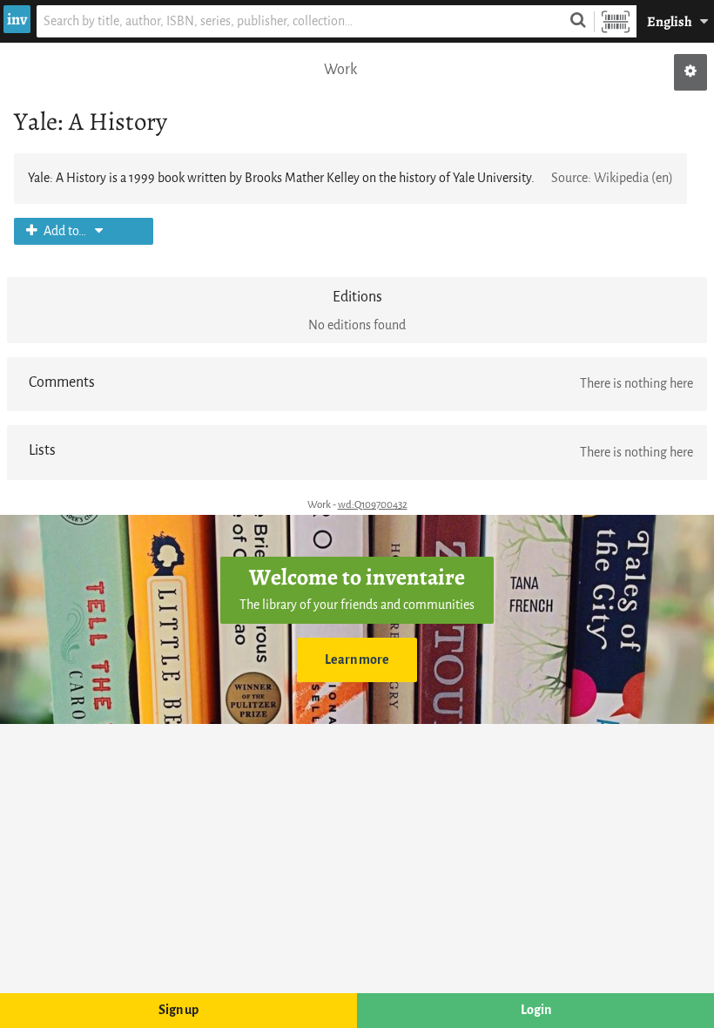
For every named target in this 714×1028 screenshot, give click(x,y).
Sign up (178, 1010)
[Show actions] (690, 72)
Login (536, 1010)
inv (17, 19)
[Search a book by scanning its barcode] (616, 21)
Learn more (357, 660)
